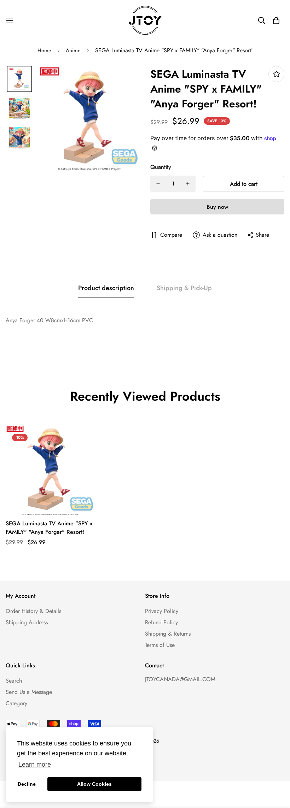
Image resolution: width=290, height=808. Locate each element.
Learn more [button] (34, 764)
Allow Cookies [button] (94, 784)
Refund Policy (161, 622)
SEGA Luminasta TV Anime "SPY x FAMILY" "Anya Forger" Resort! (49, 527)
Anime (73, 50)
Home (44, 50)
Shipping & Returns (168, 634)
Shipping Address (27, 622)
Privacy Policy (161, 611)
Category (16, 703)
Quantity (160, 167)
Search (14, 681)
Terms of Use (160, 645)
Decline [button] (27, 784)
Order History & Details (33, 611)
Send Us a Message (29, 692)
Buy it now (217, 206)
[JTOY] (145, 20)
